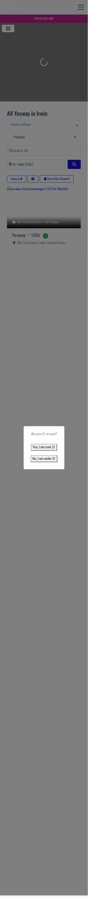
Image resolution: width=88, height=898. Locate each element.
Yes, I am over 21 (44, 447)
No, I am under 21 (44, 459)
